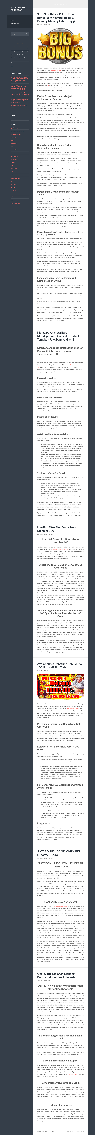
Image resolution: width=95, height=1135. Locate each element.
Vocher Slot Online (15, 203)
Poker (12, 165)
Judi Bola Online (14, 156)
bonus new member (56, 70)
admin (46, 24)
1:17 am (39, 858)
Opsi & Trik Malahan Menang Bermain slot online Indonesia (56, 975)
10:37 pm (39, 670)
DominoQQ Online (15, 150)
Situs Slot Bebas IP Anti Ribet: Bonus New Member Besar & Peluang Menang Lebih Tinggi (56, 17)
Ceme (12, 146)
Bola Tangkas (14, 137)
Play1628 (13, 162)
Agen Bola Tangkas (15, 128)
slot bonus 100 (73, 1074)
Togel (12, 200)
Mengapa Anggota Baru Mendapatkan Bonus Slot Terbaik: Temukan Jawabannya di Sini (59, 336)
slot (48, 85)
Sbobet (12, 171)
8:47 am (39, 24)
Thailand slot (14, 197)
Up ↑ (82, 1131)
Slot (11, 181)
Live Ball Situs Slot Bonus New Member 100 (56, 528)
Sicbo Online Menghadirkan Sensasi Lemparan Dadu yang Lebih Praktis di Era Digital (20, 94)
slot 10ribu (13, 184)
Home (12, 20)
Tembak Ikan (14, 193)
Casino (12, 140)
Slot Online (13, 190)
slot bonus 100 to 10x (72, 708)
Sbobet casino (14, 175)
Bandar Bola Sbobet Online (17, 131)
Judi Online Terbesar (18, 8)
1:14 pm (39, 342)
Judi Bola (13, 153)
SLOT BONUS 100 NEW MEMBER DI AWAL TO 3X (59, 852)
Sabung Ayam (14, 168)
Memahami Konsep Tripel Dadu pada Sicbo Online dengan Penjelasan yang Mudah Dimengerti (20, 100)
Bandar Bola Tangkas (16, 134)
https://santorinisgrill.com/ (60, 906)
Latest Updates (15, 23)
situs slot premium (15, 178)
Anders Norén (76, 1131)
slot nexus (13, 187)
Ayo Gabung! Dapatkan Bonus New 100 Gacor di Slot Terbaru (59, 665)
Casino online (14, 143)
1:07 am (39, 534)
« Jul (12, 66)
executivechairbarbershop (60, 549)
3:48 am (39, 980)
